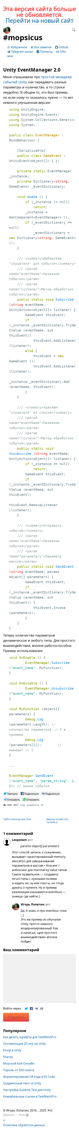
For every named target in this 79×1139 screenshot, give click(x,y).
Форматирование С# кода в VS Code (29, 1077)
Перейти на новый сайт (39, 20)
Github (63, 47)
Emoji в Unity (12, 1050)
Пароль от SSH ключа (18, 1070)
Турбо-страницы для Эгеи (17, 819)
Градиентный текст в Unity (22, 1083)
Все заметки (42, 47)
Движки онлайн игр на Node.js (57, 821)
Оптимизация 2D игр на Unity (24, 1044)
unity (22, 805)
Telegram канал (21, 52)
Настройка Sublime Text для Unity (27, 1090)
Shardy (8, 1057)
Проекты (46, 52)
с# (42, 805)
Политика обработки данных (24, 1125)
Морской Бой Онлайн (18, 1063)
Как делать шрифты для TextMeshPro (29, 1037)
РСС (50, 1110)
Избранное (18, 47)
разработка (33, 805)
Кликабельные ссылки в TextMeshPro (30, 1096)
